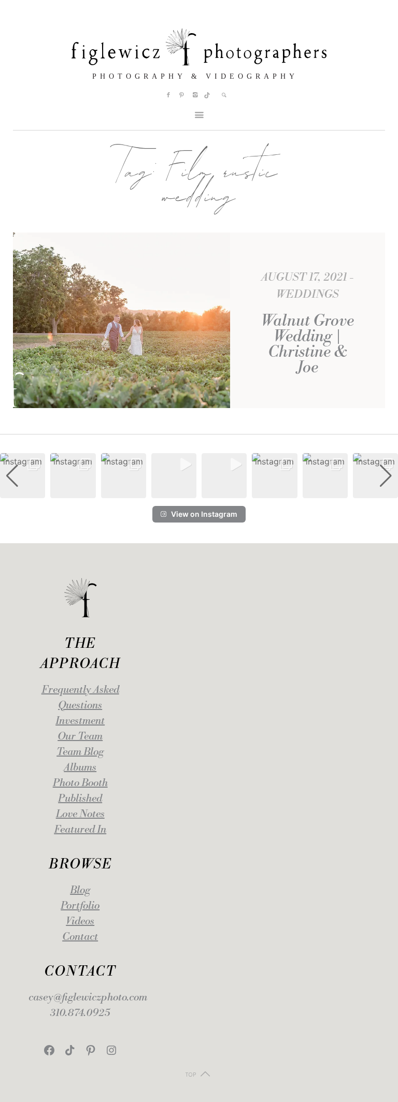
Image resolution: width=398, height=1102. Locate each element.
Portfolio (80, 906)
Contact (80, 937)
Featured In (80, 829)
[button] (199, 491)
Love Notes (80, 814)
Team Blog (80, 752)
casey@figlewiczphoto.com (88, 997)
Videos (80, 921)
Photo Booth (80, 783)
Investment (80, 721)
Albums (80, 767)
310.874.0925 (80, 1013)
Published (80, 798)
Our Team (80, 736)
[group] (22, 475)
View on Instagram (204, 514)
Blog (80, 890)
